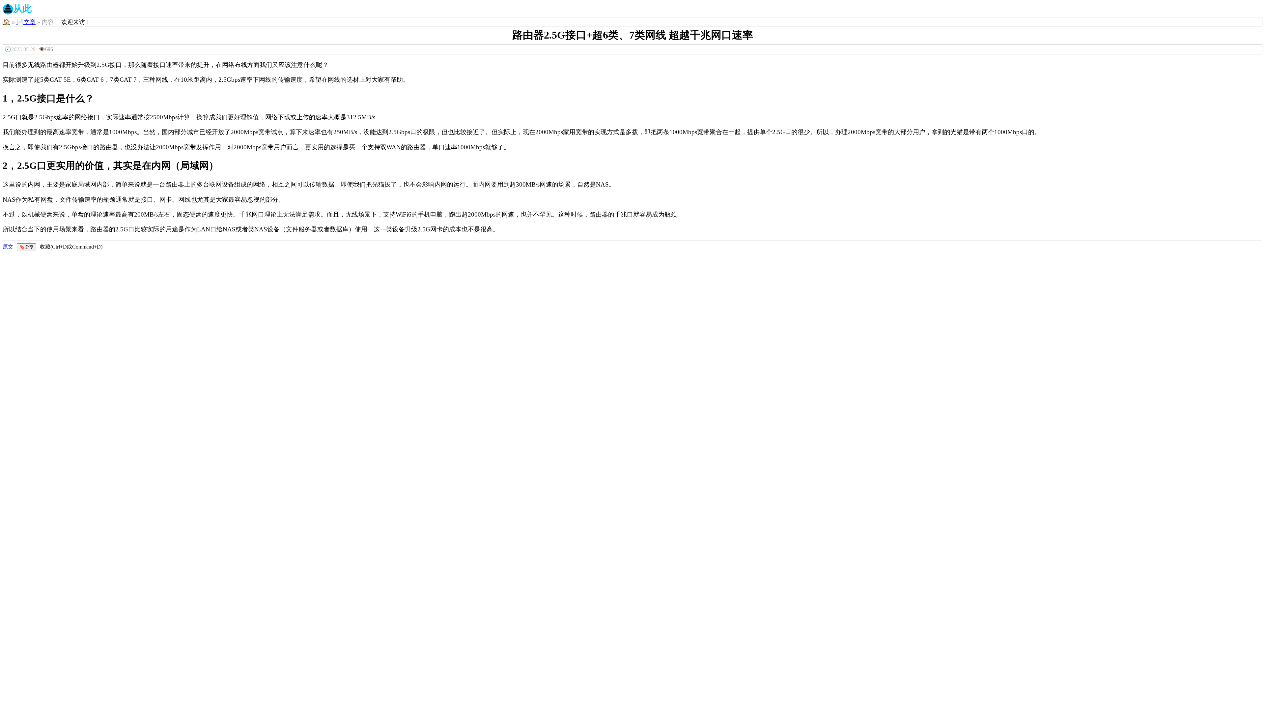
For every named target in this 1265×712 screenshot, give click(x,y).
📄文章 (26, 22)
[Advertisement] (632, 300)
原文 (8, 247)
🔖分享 (26, 247)
